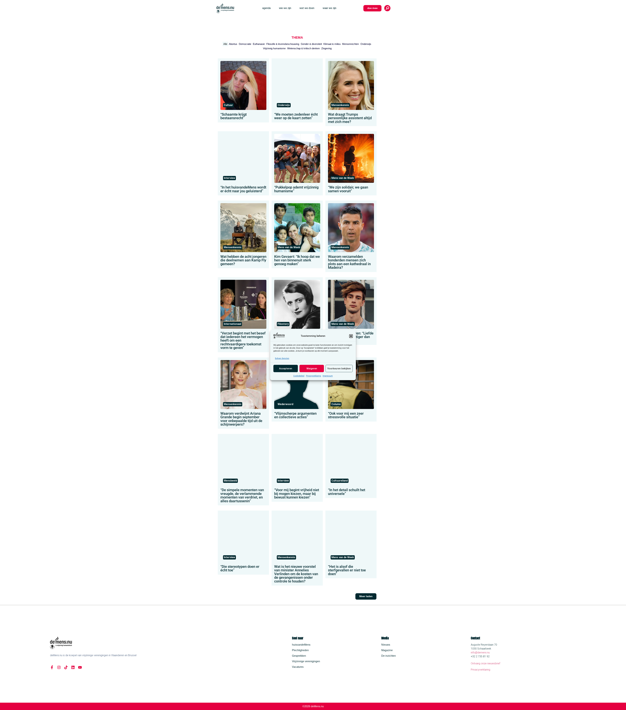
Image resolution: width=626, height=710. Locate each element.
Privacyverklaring (313, 376)
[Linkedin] (73, 667)
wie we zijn (285, 8)
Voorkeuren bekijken (339, 368)
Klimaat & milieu (332, 44)
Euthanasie (259, 44)
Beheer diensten (282, 358)
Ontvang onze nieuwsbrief (485, 663)
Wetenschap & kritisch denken (303, 48)
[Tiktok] (66, 667)
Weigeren (311, 368)
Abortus (233, 44)
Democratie (245, 44)
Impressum (328, 376)
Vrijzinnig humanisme (274, 48)
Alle (225, 44)
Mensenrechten (350, 44)
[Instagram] (59, 667)
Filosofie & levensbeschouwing (282, 44)
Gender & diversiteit (311, 44)
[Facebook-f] (52, 667)
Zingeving (326, 48)
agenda (266, 8)
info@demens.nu (480, 652)
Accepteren (285, 368)
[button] (351, 336)
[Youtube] (80, 667)
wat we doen (306, 8)
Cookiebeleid (298, 376)
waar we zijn (329, 8)
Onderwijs (365, 44)
